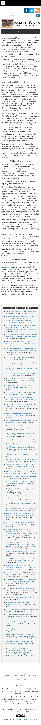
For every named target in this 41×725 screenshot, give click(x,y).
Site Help (16, 679)
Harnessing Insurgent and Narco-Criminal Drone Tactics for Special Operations (20, 642)
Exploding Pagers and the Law (16, 454)
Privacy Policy (18, 675)
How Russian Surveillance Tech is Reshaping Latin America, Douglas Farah (21, 405)
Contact (26, 679)
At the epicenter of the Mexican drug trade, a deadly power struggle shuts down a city (21, 379)
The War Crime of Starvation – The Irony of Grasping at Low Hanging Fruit (20, 616)
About (7, 675)
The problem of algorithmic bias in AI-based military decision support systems (20, 497)
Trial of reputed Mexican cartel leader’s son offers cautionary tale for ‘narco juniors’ (20, 448)
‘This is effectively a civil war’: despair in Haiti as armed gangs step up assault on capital (21, 342)
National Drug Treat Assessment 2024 (18, 629)
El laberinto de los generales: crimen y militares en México (18, 603)
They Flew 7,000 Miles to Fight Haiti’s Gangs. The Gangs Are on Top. (20, 374)
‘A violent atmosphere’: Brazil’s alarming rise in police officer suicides (21, 421)
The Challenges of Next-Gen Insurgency (19, 503)
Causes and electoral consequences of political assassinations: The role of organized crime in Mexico (21, 336)
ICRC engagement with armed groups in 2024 (21, 311)
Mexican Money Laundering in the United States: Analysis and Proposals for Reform (20, 635)
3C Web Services (30, 719)
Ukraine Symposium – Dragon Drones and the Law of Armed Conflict (21, 364)
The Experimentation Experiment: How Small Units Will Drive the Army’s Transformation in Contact (21, 574)
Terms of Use (31, 675)
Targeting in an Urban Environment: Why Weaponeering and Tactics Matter (19, 465)
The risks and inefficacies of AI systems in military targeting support (20, 490)
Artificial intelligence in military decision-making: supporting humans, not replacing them (20, 515)
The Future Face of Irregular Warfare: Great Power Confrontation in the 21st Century (20, 559)
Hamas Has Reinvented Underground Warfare (21, 597)
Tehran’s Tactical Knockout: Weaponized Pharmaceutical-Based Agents (19, 386)
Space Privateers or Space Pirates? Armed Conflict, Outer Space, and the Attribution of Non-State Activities (20, 567)
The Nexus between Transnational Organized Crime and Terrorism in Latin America (21, 589)
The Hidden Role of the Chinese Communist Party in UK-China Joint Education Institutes (20, 398)
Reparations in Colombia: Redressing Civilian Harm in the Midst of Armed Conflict (21, 483)
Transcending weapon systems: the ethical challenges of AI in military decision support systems (20, 435)
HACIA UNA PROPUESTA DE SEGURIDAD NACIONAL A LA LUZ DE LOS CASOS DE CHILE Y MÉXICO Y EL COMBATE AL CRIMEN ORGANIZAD (21, 544)
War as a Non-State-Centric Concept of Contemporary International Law (19, 414)
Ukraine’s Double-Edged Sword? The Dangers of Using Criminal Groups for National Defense (22, 580)
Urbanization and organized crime (17, 551)
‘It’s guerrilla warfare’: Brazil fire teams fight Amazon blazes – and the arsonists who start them (21, 442)
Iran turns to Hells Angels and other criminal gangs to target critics (21, 460)
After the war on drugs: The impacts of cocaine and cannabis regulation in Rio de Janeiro (21, 350)
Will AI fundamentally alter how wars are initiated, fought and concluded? (19, 427)
